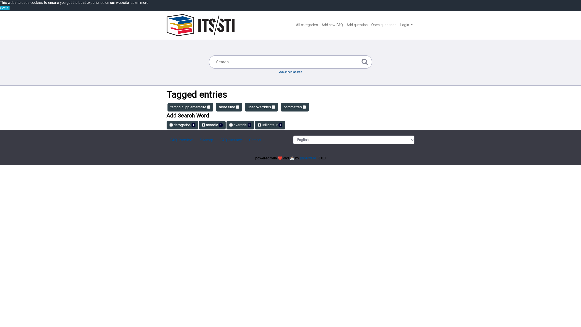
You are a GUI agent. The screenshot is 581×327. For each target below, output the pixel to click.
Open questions (383, 25)
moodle (213, 125)
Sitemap (206, 140)
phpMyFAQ (309, 158)
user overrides (260, 107)
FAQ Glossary (231, 140)
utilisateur (271, 125)
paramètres (293, 107)
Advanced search (290, 72)
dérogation (183, 125)
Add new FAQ (332, 25)
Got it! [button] (5, 8)
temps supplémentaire (188, 107)
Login (405, 25)
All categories (307, 25)
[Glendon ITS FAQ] (201, 25)
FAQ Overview (181, 140)
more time (227, 107)
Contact (255, 140)
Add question (357, 25)
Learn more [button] (139, 2)
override (241, 125)
